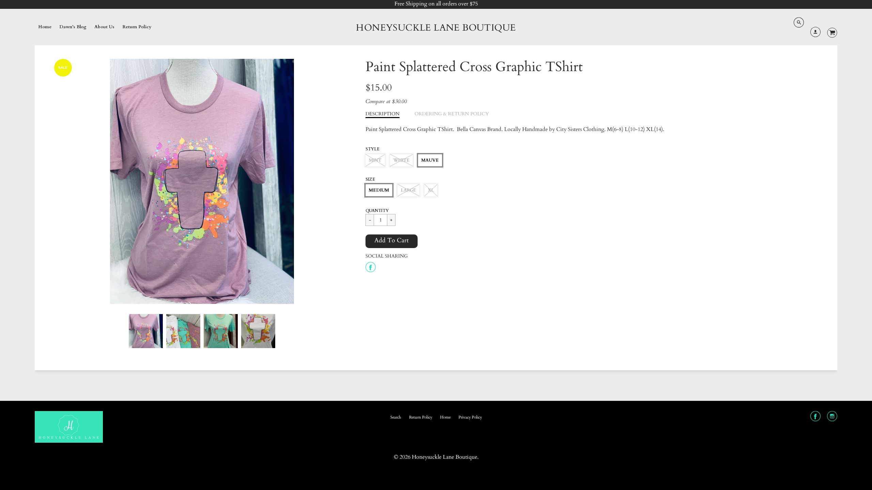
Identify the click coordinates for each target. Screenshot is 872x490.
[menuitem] (45, 27)
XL (431, 190)
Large (408, 190)
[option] (201, 181)
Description (382, 114)
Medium (379, 190)
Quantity (377, 210)
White (401, 160)
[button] (391, 241)
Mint (375, 160)
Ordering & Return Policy (452, 114)
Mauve (430, 160)
